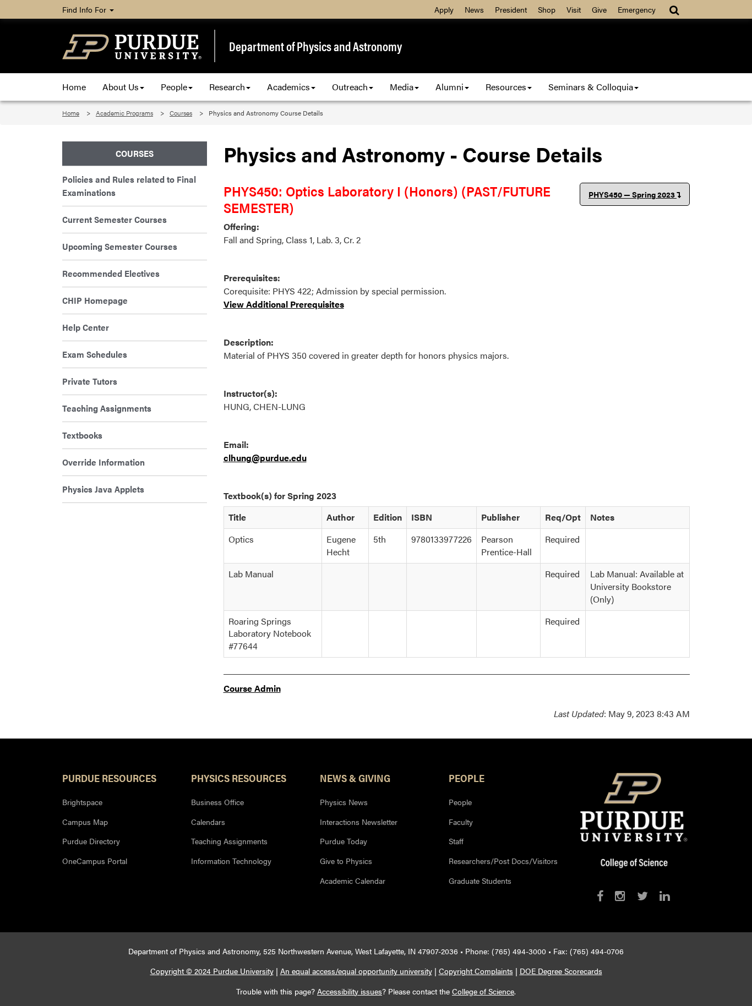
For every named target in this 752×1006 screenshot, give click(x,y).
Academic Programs (124, 113)
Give (599, 9)
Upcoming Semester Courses (119, 246)
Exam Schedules (94, 354)
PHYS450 (631, 194)
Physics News (344, 801)
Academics (288, 86)
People (174, 86)
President (511, 9)
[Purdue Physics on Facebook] (600, 896)
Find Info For (85, 9)
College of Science (483, 991)
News (474, 9)
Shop (546, 9)
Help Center (85, 327)
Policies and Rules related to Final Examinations (129, 186)
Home (74, 86)
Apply (444, 9)
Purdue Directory (91, 840)
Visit (573, 9)
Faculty (461, 821)
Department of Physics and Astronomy (315, 46)
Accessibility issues (349, 991)
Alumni (449, 86)
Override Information (103, 462)
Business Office (217, 801)
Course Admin (252, 688)
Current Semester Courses (114, 219)
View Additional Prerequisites (284, 304)
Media (401, 86)
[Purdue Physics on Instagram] (620, 896)
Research (227, 86)
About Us (120, 86)
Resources (506, 86)
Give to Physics (346, 860)
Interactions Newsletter (358, 821)
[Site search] (675, 9)
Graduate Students (480, 880)
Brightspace (82, 801)
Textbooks (82, 435)
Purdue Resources (109, 777)
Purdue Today (343, 840)
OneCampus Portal (94, 860)
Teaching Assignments (106, 408)
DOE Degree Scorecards (561, 970)
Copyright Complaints (476, 970)
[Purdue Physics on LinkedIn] (665, 896)
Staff (456, 840)
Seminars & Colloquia (590, 86)
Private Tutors (89, 381)
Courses (181, 113)
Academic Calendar (352, 880)
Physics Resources (238, 777)
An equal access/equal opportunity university (356, 970)
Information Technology (231, 860)
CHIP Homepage (95, 300)
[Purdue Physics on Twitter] (642, 896)
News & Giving (355, 777)
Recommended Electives (111, 273)
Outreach (350, 86)
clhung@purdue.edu (265, 457)
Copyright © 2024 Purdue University (212, 970)
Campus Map (85, 821)
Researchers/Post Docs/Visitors (503, 860)
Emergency (637, 9)
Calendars (208, 821)
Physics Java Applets (103, 489)
